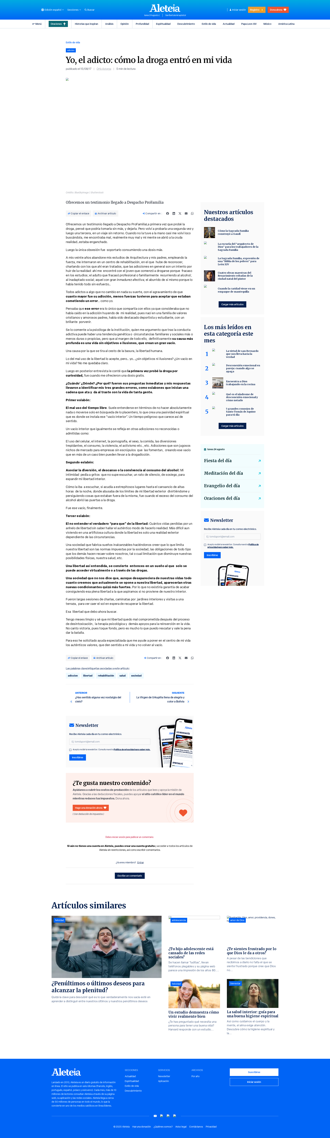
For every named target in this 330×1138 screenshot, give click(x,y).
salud (122, 675)
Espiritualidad (163, 23)
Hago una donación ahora (88, 807)
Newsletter (164, 1076)
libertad (87, 675)
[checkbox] (70, 750)
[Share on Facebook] (167, 213)
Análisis (109, 23)
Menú (38, 23)
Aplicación (163, 1081)
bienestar (235, 983)
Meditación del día (223, 473)
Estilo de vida (209, 23)
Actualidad (228, 23)
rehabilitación (106, 675)
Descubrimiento (186, 23)
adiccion (73, 675)
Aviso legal (180, 1126)
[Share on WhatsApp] (192, 213)
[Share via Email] (186, 213)
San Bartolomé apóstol (175, 15)
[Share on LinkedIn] (173, 213)
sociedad (136, 675)
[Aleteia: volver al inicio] (165, 8)
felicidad (59, 920)
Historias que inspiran (86, 23)
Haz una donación (141, 1126)
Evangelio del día (222, 485)
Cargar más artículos (232, 304)
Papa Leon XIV (249, 23)
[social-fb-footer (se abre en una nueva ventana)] (161, 1116)
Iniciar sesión (239, 9)
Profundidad (142, 23)
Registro (254, 9)
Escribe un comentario (130, 875)
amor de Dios (237, 920)
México (267, 23)
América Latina (286, 23)
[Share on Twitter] (180, 213)
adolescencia (179, 920)
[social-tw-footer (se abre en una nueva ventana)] (168, 1116)
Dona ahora (276, 9)
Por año (195, 1076)
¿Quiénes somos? (163, 1126)
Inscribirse (77, 757)
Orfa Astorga (104, 69)
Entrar (140, 862)
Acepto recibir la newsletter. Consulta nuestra (111, 749)
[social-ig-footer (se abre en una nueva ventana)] (174, 1116)
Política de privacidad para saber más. (132, 749)
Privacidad (211, 1126)
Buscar (91, 9)
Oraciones (56, 23)
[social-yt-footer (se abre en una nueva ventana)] (155, 1116)
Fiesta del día (218, 460)
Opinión (124, 23)
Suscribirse (254, 1072)
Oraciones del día (222, 498)
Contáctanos (196, 1126)
